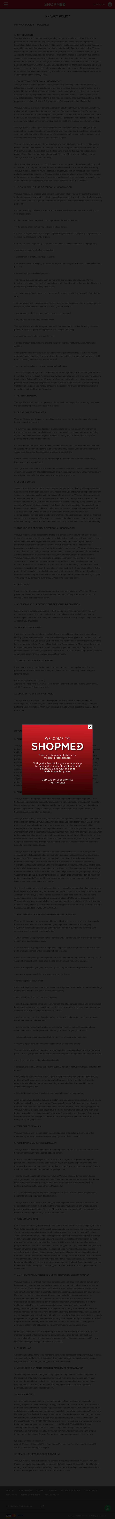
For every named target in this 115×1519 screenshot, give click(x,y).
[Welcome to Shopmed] (57, 794)
